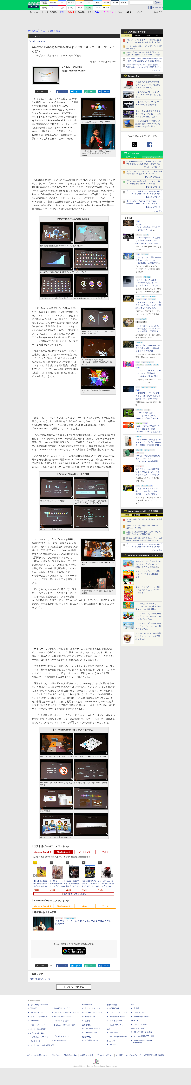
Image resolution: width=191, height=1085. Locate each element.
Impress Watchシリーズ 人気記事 (143, 511)
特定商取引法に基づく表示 (154, 1055)
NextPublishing (60, 1040)
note (91, 92)
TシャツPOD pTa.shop (143, 1032)
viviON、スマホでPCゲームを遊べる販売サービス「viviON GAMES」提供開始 (148, 429)
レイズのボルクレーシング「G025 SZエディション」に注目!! (148, 95)
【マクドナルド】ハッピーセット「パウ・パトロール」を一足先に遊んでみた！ (148, 616)
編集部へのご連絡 (86, 1055)
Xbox (84, 906)
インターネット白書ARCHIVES (42, 1045)
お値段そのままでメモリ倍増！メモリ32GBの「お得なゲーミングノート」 (147, 85)
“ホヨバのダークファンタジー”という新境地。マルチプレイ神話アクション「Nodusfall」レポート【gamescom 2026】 (147, 230)
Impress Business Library (63, 1017)
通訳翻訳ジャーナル (117, 1017)
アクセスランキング (137, 32)
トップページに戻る (74, 987)
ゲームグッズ (84, 852)
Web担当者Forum (37, 1012)
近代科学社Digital (91, 1040)
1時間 (126, 36)
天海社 (136, 1008)
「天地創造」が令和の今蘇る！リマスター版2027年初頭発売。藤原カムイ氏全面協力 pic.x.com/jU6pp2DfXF (143, 183)
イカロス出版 (112, 1005)
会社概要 (119, 1055)
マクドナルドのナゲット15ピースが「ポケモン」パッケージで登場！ (148, 590)
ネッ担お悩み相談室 (38, 1029)
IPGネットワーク (137, 1028)
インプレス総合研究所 (38, 1017)
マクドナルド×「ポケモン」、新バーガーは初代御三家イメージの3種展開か (148, 606)
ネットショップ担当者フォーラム (66, 1012)
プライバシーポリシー (104, 1055)
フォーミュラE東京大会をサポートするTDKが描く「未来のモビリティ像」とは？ (148, 114)
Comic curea (139, 1012)
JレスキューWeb (115, 1021)
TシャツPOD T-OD (92, 1017)
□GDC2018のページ (40, 979)
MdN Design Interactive (118, 1037)
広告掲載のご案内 (70, 1055)
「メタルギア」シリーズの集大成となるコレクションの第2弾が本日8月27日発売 (148, 305)
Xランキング (133, 153)
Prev (35, 875)
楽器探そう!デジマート (93, 1012)
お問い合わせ (55, 1055)
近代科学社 (86, 1037)
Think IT (33, 1008)
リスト (51, 92)
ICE (132, 1005)
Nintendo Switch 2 (42, 852)
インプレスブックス (61, 1036)
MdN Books (113, 1033)
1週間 (147, 36)
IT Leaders (34, 1021)
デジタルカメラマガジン (39, 1037)
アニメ (105, 852)
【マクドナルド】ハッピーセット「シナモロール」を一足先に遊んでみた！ (148, 626)
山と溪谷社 (86, 1025)
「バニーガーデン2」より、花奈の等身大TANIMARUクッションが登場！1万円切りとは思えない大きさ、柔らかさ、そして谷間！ (148, 331)
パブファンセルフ (140, 1024)
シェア (64, 92)
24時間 (137, 36)
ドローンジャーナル (38, 1025)
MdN (108, 1029)
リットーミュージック (93, 1008)
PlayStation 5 (63, 852)
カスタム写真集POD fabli (144, 1036)
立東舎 (87, 1021)
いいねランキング (153, 157)
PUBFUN (134, 1021)
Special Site (133, 76)
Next (112, 875)
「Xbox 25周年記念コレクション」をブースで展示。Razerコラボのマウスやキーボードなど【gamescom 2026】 (147, 418)
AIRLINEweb (114, 1008)
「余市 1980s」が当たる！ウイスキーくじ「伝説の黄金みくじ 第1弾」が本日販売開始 (148, 442)
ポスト (43, 92)
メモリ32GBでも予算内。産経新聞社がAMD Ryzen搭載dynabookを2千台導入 (147, 124)
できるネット (35, 1041)
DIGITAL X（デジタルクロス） (65, 1025)
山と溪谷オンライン (92, 1028)
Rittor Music (87, 1005)
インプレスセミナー (61, 1021)
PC (89, 12)
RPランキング (131, 157)
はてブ (78, 92)
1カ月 (158, 36)
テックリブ (111, 1041)
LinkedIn (106, 92)
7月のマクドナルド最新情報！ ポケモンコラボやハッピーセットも (145, 556)
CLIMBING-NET (91, 1033)
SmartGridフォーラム (62, 1008)
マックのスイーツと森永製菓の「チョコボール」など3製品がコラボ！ (148, 636)
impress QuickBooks (141, 1017)
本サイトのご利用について (37, 1055)
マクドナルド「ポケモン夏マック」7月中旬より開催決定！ (148, 574)
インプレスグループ (133, 1055)
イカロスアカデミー (117, 1025)
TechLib (112, 1045)
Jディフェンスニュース (118, 1012)
